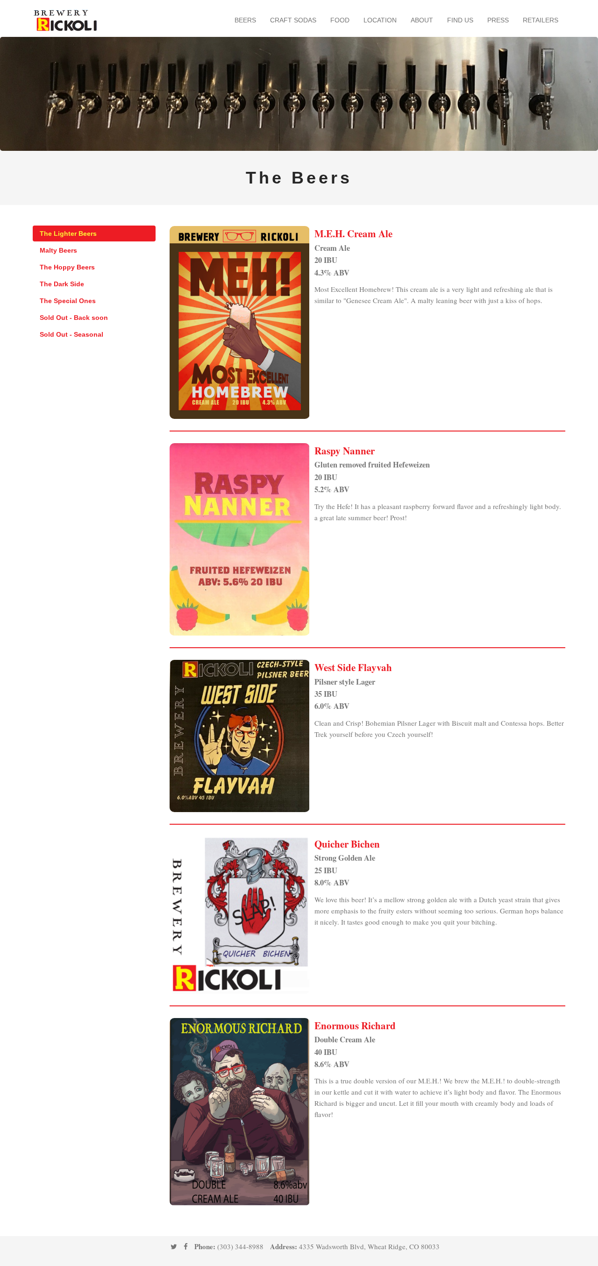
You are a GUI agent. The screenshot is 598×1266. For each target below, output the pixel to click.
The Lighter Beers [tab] (68, 233)
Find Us (460, 20)
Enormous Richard (355, 1025)
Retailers (540, 20)
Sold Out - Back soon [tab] (74, 317)
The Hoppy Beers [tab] (67, 267)
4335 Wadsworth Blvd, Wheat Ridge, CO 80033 (369, 1246)
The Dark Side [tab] (62, 284)
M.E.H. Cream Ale (353, 233)
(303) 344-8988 (240, 1246)
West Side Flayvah (353, 667)
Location (380, 20)
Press (498, 20)
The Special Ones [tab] (68, 300)
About (422, 20)
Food (339, 20)
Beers (245, 20)
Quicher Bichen (347, 844)
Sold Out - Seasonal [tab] (71, 334)
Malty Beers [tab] (58, 250)
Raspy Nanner (344, 451)
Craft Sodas (293, 20)
